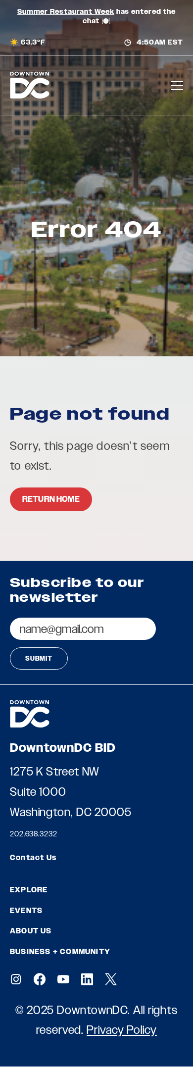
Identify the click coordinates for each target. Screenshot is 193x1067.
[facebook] (40, 979)
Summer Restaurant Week (65, 11)
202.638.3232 (33, 833)
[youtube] (63, 979)
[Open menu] (177, 85)
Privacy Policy (122, 1029)
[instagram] (16, 979)
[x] (111, 979)
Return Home (51, 499)
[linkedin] (87, 979)
